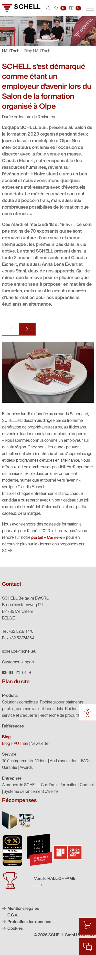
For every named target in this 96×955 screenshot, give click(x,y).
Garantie (9, 768)
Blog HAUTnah (15, 744)
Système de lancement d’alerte (31, 792)
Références (13, 726)
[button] (10, 329)
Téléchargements (17, 761)
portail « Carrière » (48, 538)
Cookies (15, 929)
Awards (26, 768)
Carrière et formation (59, 785)
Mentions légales (23, 909)
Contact (87, 785)
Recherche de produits (59, 716)
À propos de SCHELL (20, 785)
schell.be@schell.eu (19, 652)
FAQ (85, 761)
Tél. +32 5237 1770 (18, 632)
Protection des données (29, 922)
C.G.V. (12, 915)
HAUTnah (10, 51)
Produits (10, 696)
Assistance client (64, 761)
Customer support (18, 662)
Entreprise (12, 779)
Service (9, 755)
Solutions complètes (20, 702)
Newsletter (40, 744)
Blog (6, 737)
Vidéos (41, 761)
